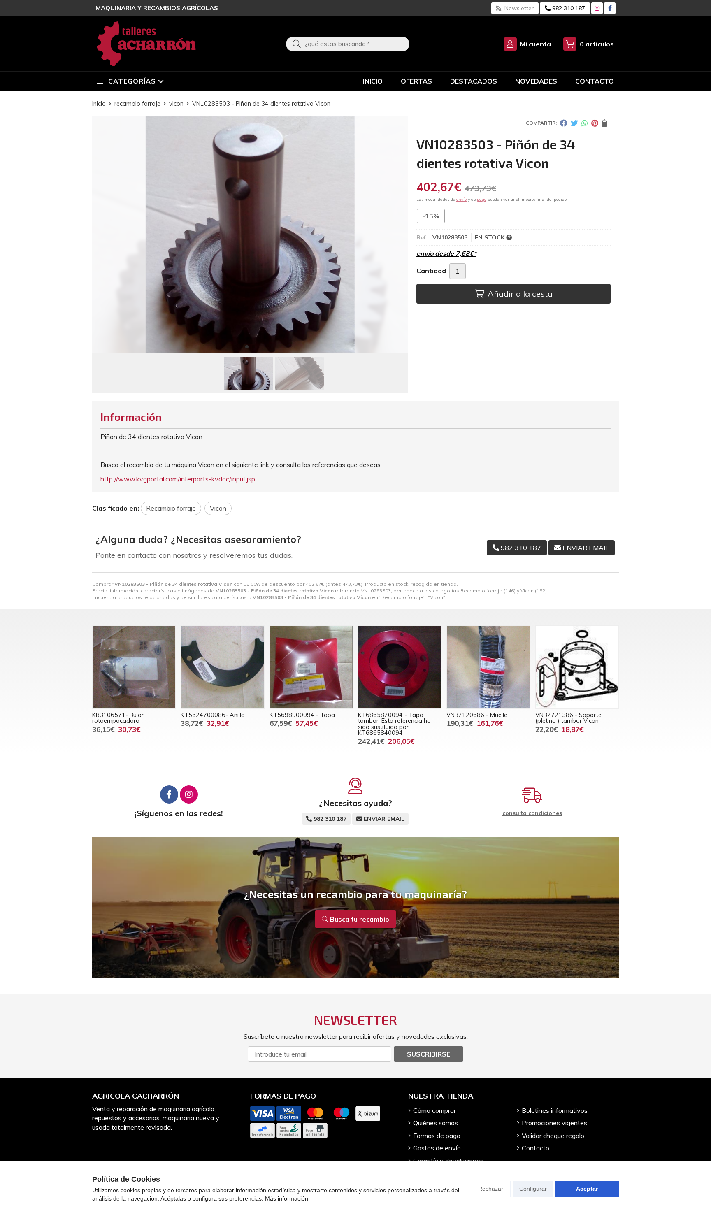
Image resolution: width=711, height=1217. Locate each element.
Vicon (527, 591)
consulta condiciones (532, 813)
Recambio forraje (481, 591)
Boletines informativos (555, 1110)
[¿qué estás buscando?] (347, 43)
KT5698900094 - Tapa (302, 715)
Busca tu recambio (358, 919)
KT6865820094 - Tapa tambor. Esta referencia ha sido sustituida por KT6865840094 (394, 723)
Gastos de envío (437, 1148)
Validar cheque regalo (553, 1135)
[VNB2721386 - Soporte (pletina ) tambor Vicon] (577, 667)
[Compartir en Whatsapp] (584, 123)
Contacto (535, 1148)
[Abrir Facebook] (610, 8)
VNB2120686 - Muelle (476, 715)
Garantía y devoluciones (448, 1161)
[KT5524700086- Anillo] (222, 667)
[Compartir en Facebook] (563, 123)
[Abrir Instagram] (597, 8)
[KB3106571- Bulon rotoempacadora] (134, 667)
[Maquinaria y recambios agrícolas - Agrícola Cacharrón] (146, 43)
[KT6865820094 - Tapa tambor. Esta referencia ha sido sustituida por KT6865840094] (399, 667)
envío (461, 199)
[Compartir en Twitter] (574, 123)
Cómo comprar (434, 1110)
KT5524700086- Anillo (213, 715)
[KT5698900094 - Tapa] (311, 667)
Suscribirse (428, 1054)
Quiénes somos (435, 1123)
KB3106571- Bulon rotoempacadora (118, 718)
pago (481, 199)
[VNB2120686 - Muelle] (488, 667)
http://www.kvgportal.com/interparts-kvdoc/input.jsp (177, 479)
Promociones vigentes (554, 1123)
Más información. (287, 1198)
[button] (247, 346)
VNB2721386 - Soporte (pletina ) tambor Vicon (568, 718)
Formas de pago (436, 1135)
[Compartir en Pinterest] (594, 123)
